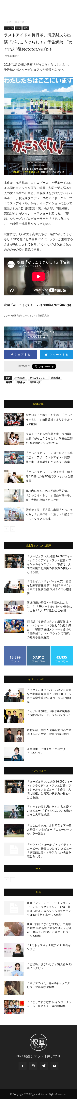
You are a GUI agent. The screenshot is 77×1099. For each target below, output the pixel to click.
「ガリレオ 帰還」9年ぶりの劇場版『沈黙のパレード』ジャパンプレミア (49, 715)
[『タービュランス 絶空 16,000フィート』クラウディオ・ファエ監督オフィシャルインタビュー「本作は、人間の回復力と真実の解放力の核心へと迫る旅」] (14, 561)
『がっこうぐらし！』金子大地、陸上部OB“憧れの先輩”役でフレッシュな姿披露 (49, 476)
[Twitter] (44, 1066)
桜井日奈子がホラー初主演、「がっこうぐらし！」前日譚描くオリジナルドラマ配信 (49, 419)
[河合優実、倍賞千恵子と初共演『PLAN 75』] (14, 754)
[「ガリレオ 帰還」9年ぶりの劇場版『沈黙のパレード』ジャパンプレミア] (14, 716)
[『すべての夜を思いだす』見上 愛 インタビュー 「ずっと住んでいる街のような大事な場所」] (14, 811)
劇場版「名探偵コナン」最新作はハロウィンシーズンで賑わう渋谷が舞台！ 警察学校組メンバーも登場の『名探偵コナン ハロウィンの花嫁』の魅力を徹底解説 (49, 629)
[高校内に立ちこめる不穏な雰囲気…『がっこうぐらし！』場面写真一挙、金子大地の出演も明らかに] (14, 495)
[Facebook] (22, 1066)
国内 (26, 28)
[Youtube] (54, 1066)
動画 (18, 28)
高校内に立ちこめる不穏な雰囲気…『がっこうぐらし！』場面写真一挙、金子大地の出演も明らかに (49, 495)
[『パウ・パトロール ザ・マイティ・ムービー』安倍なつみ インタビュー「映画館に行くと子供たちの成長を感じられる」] (14, 849)
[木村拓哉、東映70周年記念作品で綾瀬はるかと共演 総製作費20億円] (14, 735)
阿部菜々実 (35, 382)
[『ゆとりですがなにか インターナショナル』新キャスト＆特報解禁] (14, 1007)
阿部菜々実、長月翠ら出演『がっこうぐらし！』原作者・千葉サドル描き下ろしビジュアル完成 (49, 514)
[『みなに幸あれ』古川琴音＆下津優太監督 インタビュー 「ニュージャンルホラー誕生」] (14, 830)
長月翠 (9, 382)
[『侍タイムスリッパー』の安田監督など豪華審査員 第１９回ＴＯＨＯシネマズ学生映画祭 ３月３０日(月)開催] (14, 586)
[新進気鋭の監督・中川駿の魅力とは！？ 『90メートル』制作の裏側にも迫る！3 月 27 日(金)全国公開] (14, 607)
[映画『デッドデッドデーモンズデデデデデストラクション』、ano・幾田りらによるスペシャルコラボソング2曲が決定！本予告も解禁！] (14, 908)
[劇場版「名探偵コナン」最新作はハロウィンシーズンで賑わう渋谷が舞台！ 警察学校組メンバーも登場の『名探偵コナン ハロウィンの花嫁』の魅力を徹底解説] (14, 626)
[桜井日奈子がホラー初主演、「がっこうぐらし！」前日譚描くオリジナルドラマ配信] (14, 419)
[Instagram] (33, 1066)
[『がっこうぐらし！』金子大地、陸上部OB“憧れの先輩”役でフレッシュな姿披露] (14, 476)
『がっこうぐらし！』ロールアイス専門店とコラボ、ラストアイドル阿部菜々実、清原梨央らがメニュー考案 (49, 457)
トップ (7, 21)
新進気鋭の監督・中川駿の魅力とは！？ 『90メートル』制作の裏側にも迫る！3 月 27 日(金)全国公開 (49, 606)
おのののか (19, 377)
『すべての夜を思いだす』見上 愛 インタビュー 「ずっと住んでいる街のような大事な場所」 (49, 810)
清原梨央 (55, 377)
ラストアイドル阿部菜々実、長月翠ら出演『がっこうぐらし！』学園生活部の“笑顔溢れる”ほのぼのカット (49, 438)
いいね (15, 647)
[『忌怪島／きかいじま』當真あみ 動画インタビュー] (14, 969)
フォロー (38, 647)
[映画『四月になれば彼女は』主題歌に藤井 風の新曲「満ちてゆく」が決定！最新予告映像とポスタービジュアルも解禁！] (14, 929)
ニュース (19, 21)
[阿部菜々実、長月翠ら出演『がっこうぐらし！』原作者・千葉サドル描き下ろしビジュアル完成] (14, 514)
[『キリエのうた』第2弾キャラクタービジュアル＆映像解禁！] (14, 988)
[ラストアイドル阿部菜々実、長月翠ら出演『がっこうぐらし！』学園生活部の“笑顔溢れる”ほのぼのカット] (14, 438)
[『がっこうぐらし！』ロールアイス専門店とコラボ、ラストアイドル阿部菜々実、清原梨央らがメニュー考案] (14, 457)
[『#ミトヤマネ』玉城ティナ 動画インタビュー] (14, 950)
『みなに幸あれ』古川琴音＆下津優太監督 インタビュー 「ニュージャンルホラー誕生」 (49, 829)
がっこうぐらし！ (38, 377)
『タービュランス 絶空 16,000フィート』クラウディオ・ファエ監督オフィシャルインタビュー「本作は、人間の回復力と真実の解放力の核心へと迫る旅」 (49, 564)
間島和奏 (21, 382)
